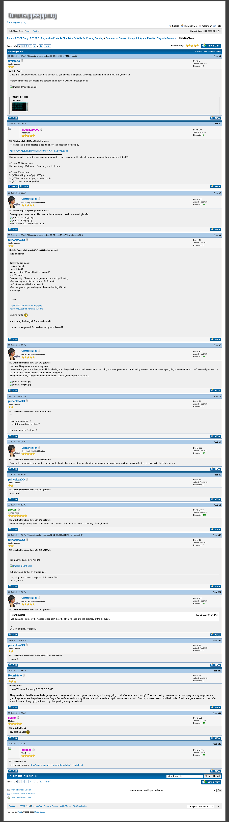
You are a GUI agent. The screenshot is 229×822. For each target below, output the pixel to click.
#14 (219, 713)
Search (175, 26)
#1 (220, 56)
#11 (219, 592)
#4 (220, 235)
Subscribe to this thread (21, 797)
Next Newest (30, 776)
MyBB (19, 812)
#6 (220, 396)
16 (41, 46)
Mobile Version (65, 806)
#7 (220, 442)
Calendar (207, 26)
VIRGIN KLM (29, 199)
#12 (219, 641)
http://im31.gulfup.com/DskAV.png (26, 308)
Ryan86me (15, 675)
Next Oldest (16, 776)
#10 (219, 535)
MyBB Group (39, 812)
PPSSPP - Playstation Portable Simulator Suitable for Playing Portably (67, 38)
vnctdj (73, 56)
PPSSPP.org (25, 806)
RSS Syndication (80, 806)
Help (219, 26)
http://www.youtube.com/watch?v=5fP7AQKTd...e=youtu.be (39, 151)
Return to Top (36, 806)
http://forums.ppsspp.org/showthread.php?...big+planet (56, 765)
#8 (220, 475)
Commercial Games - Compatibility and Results (130, 38)
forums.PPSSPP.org (17, 38)
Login (28, 31)
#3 (220, 193)
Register (36, 31)
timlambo (14, 61)
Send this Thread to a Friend (23, 794)
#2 (220, 124)
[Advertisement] (119, 12)
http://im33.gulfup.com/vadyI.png (26, 305)
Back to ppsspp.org (16, 22)
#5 (220, 345)
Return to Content (51, 806)
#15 (219, 744)
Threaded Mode (202, 51)
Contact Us (13, 806)
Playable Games (165, 38)
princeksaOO (76, 235)
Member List (190, 26)
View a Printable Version (21, 790)
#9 (220, 505)
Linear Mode (215, 51)
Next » (47, 46)
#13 (219, 671)
